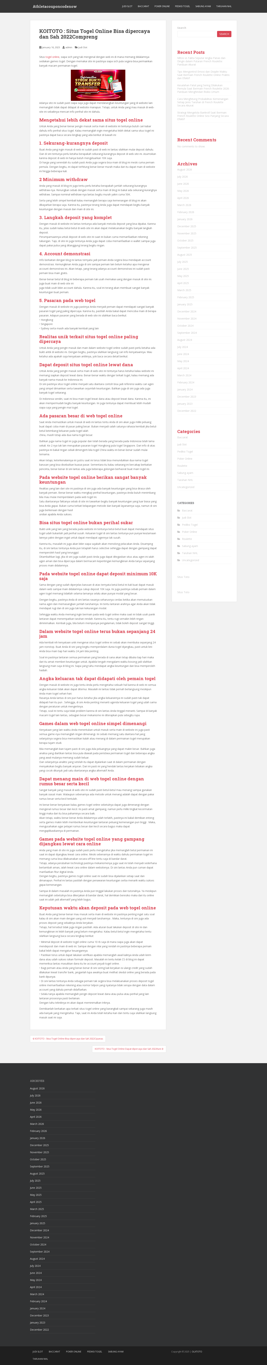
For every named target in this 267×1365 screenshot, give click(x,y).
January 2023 (185, 403)
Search (181, 27)
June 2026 (183, 183)
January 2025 (185, 304)
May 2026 (183, 191)
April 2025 (183, 283)
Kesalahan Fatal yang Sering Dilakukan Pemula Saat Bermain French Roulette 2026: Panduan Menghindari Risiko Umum (203, 89)
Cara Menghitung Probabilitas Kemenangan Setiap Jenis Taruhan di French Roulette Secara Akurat (202, 102)
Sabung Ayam (203, 6)
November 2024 (186, 318)
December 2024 (186, 311)
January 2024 (185, 389)
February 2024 (185, 382)
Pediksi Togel (182, 6)
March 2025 (184, 290)
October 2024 (185, 325)
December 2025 (186, 226)
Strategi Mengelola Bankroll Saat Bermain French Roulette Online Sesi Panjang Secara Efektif (203, 116)
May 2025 (183, 276)
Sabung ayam (185, 473)
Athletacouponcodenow (55, 6)
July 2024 (182, 347)
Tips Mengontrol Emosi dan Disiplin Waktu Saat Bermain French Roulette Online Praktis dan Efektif (203, 75)
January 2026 (185, 219)
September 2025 (187, 247)
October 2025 (185, 240)
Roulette (182, 465)
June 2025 (183, 269)
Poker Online (162, 6)
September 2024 (187, 332)
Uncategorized (185, 487)
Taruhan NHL (224, 6)
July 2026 (182, 176)
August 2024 (184, 340)
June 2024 (183, 354)
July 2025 (182, 261)
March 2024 (184, 375)
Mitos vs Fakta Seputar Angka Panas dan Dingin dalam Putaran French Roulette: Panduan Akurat (201, 61)
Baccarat (143, 6)
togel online (52, 57)
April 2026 (183, 198)
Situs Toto (183, 577)
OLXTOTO (197, 1351)
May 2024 (183, 361)
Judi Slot (127, 6)
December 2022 (186, 410)
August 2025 (184, 254)
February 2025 (185, 297)
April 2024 (183, 368)
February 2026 (185, 212)
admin (68, 47)
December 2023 (186, 396)
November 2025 (186, 233)
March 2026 (184, 205)
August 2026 (184, 169)
